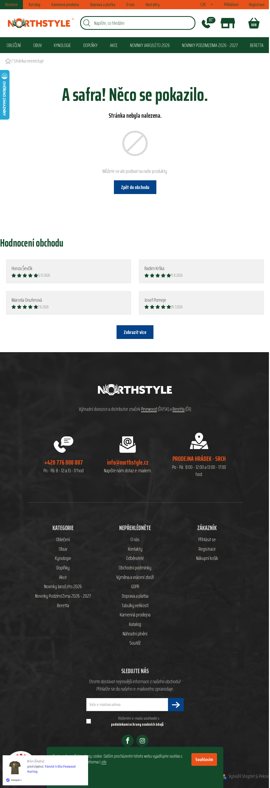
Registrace (257, 4)
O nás (130, 4)
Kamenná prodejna (65, 4)
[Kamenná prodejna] (228, 23)
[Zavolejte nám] (208, 23)
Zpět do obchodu (135, 187)
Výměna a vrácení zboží (135, 577)
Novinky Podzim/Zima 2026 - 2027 (63, 596)
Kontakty (153, 4)
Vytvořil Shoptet (242, 776)
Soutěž (135, 643)
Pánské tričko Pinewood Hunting (51, 768)
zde (104, 762)
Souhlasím (204, 759)
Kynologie (63, 558)
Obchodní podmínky (135, 568)
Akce (63, 577)
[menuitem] (13, 45)
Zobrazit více (135, 332)
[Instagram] (142, 741)
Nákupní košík (207, 558)
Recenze (11, 4)
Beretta (178, 409)
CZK (203, 4)
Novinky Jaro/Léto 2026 (63, 586)
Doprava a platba (102, 4)
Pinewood (149, 409)
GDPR (135, 586)
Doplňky (63, 568)
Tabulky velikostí (135, 605)
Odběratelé (135, 558)
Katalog (34, 4)
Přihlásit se (207, 539)
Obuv (63, 549)
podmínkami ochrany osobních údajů (137, 724)
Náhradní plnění (135, 634)
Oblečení (63, 539)
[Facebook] (128, 741)
